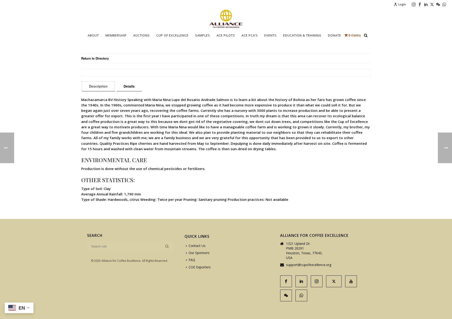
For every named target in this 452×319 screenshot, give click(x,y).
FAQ (192, 260)
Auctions (141, 35)
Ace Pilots (226, 35)
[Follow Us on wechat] (286, 295)
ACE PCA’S (250, 35)
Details (129, 86)
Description (98, 86)
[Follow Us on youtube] (351, 281)
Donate (334, 35)
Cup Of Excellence (172, 35)
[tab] (98, 86)
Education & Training (302, 35)
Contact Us (197, 245)
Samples (202, 35)
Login (402, 4)
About (93, 35)
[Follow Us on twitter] (334, 281)
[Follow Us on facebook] (286, 281)
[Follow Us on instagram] (317, 281)
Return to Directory (95, 58)
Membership (116, 35)
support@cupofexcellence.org (308, 265)
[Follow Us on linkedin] (301, 281)
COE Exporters (200, 267)
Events (270, 35)
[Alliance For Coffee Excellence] (226, 18)
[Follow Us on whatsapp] (301, 295)
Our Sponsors (199, 252)
